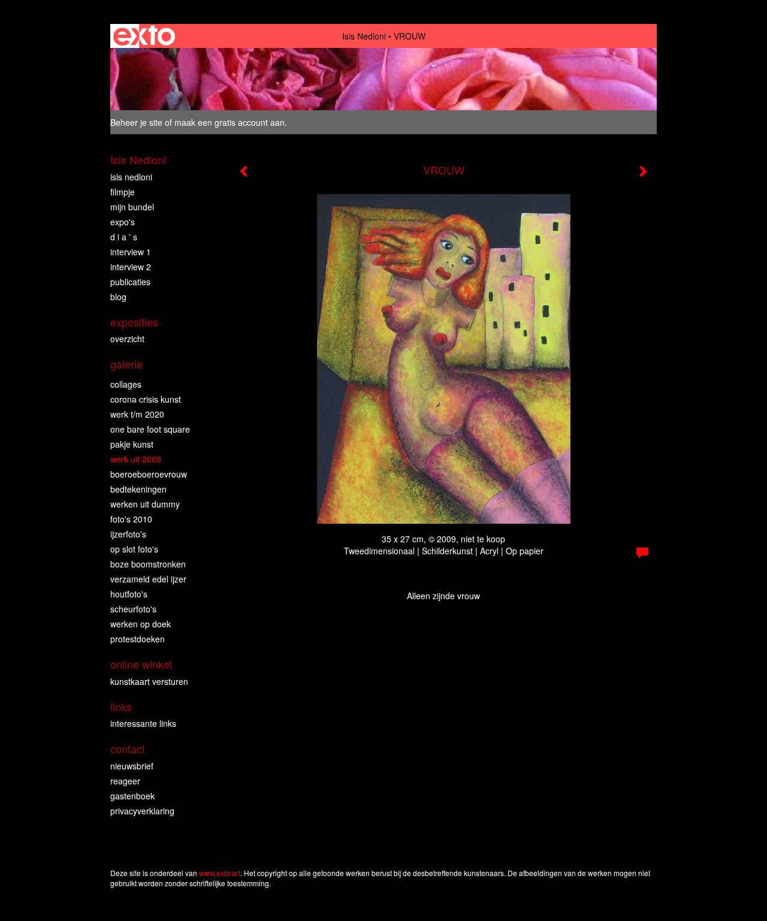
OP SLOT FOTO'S (134, 549)
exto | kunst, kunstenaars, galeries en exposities (144, 36)
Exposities (134, 322)
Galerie (126, 364)
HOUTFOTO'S (128, 594)
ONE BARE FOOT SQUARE (150, 429)
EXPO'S (122, 222)
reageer (125, 781)
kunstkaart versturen (149, 681)
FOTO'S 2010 (131, 519)
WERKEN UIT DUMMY (145, 504)
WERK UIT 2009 (135, 459)
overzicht (127, 339)
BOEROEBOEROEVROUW (148, 474)
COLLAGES (125, 384)
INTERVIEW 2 (130, 267)
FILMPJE (122, 192)
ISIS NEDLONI (131, 177)
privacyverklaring (142, 811)
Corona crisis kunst (145, 399)
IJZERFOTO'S (128, 534)
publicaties (130, 282)
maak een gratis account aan (229, 122)
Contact (127, 748)
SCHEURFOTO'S (133, 609)
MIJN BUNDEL (132, 207)
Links (121, 706)
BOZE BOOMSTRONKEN (148, 564)
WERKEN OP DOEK (140, 624)
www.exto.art (219, 873)
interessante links (143, 723)
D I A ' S (123, 237)
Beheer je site (136, 122)
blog (118, 297)
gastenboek (132, 796)
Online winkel (141, 664)
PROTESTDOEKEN (137, 639)
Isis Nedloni (364, 36)
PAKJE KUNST (131, 444)
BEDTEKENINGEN (138, 489)
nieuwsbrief (131, 766)
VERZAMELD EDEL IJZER (148, 579)
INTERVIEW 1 (130, 252)
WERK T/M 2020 (137, 414)
